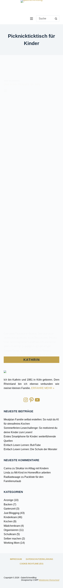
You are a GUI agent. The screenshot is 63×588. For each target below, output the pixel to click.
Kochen (8, 521)
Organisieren (11, 530)
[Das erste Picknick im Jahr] (31, 210)
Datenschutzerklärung (39, 559)
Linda (7, 472)
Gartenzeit (10, 508)
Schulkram (10, 534)
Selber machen (12, 538)
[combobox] (44, 18)
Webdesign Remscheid (49, 580)
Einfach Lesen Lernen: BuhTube (22, 445)
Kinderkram (10, 517)
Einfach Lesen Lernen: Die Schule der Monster (30, 449)
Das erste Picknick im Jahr (22, 84)
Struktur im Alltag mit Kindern (32, 468)
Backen (8, 504)
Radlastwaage (12, 477)
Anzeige (8, 500)
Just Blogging (12, 81)
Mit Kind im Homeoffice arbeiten (32, 472)
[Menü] (31, 18)
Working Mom (12, 542)
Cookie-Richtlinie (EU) (31, 564)
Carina (7, 468)
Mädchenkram (12, 525)
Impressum (16, 559)
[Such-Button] (56, 19)
